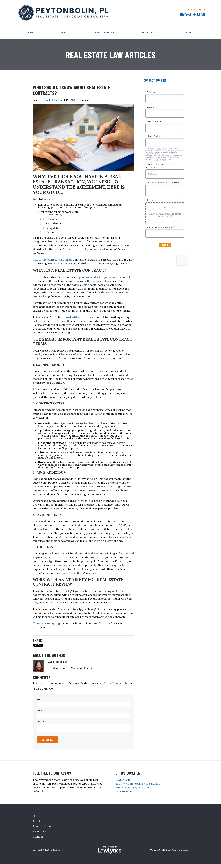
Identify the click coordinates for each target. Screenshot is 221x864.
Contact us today (43, 623)
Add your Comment (112, 683)
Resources (148, 32)
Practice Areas (103, 32)
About (64, 32)
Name (39, 699)
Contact (188, 32)
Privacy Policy (170, 850)
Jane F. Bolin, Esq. (53, 100)
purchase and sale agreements (98, 277)
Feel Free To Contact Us (52, 773)
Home (30, 32)
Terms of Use (156, 850)
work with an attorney (79, 317)
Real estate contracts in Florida (52, 259)
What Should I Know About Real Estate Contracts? (71, 90)
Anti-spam (183, 850)
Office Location (128, 773)
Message (41, 721)
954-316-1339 (192, 14)
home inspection (48, 426)
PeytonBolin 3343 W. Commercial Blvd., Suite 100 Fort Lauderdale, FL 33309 (138, 783)
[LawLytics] (110, 850)
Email (39, 710)
